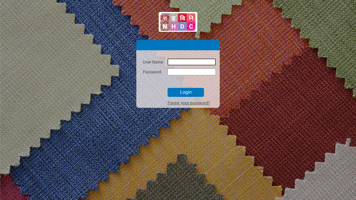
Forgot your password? (189, 103)
